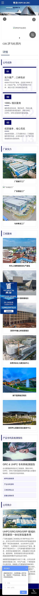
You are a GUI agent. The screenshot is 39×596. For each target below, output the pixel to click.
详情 (5, 52)
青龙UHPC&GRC (21, 3)
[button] (34, 19)
